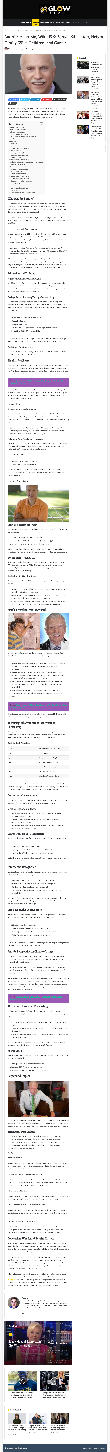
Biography (36, 23)
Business (28, 23)
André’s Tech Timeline (19, 164)
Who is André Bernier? (17, 127)
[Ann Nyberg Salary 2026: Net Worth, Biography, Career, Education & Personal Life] (83, 115)
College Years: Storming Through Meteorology (24, 137)
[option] (38, 1343)
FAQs (15, 190)
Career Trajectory (15, 150)
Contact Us (96, 1448)
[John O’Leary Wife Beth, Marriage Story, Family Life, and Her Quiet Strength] (60, 1418)
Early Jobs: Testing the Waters (20, 153)
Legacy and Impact (16, 186)
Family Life (13, 144)
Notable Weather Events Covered (20, 160)
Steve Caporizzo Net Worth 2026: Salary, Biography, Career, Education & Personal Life (96, 131)
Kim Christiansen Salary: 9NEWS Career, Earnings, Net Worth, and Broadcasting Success (17, 1429)
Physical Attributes (15, 141)
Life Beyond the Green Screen (20, 176)
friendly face (12, 1280)
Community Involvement (18, 167)
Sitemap (102, 1448)
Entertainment (44, 23)
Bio (11, 30)
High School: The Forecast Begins (21, 134)
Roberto (10, 49)
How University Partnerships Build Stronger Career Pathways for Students (96, 81)
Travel (68, 23)
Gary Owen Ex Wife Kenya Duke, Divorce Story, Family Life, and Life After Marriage (38, 1428)
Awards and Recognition (18, 174)
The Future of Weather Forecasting (21, 181)
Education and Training (17, 132)
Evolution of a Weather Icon (20, 157)
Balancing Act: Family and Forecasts (22, 148)
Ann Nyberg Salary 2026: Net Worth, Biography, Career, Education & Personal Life (96, 116)
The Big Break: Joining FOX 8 (20, 155)
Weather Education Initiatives (20, 169)
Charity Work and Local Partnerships (22, 171)
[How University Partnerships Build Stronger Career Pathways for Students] (83, 80)
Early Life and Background (18, 130)
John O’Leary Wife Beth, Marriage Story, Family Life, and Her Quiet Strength (59, 1428)
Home (23, 23)
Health (52, 23)
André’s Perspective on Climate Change (23, 179)
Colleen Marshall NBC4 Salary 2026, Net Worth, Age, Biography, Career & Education (25, 1343)
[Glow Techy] (55, 9)
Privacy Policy (87, 1448)
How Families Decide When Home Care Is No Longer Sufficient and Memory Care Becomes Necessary (96, 99)
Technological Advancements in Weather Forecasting (26, 162)
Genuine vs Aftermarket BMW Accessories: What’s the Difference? (96, 67)
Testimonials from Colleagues (21, 188)
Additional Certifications (19, 139)
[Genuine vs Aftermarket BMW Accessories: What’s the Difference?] (83, 65)
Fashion (58, 23)
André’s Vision (17, 183)
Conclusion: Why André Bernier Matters (23, 193)
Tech (62, 23)
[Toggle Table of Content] (40, 124)
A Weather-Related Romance (20, 146)
